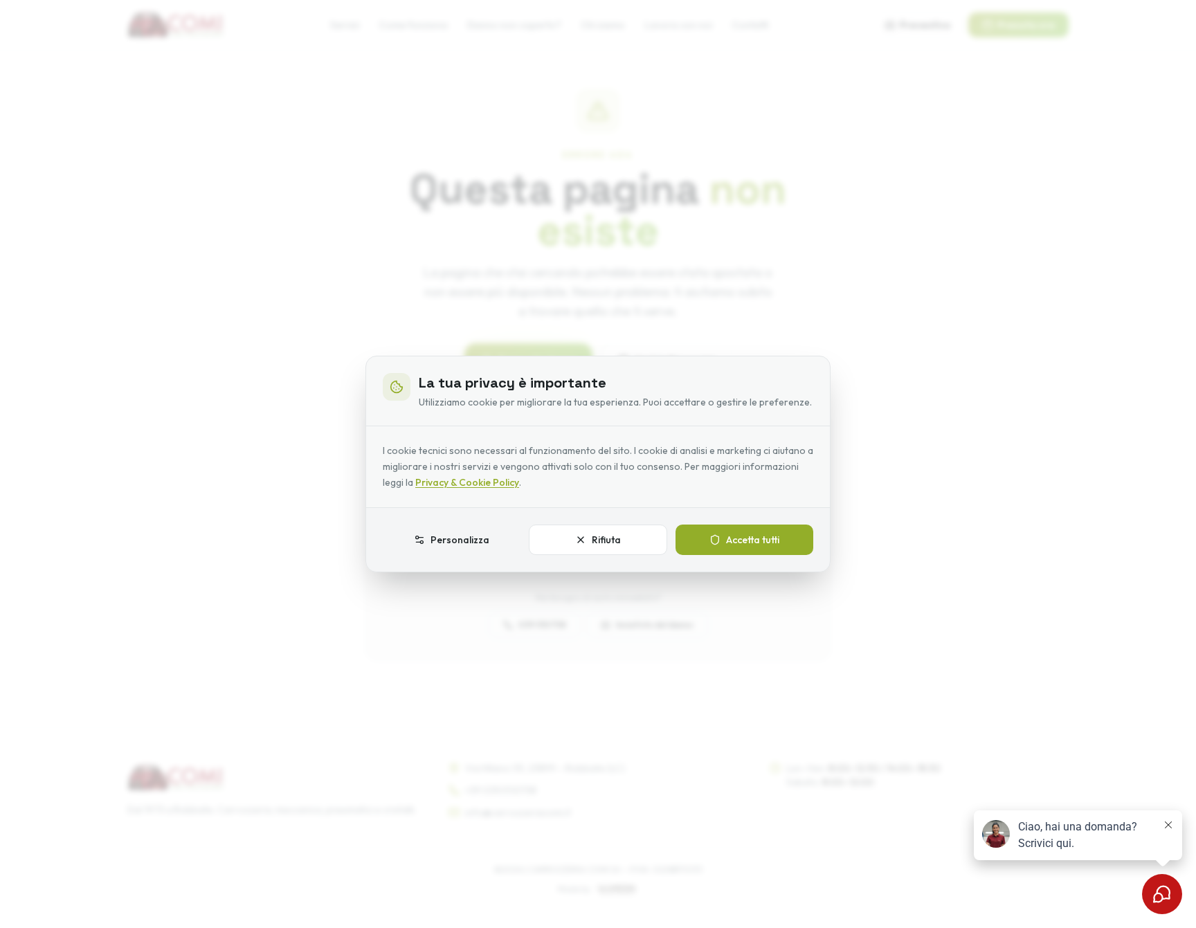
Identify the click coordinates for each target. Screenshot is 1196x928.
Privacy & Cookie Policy (467, 482)
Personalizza (460, 540)
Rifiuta (606, 540)
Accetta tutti (752, 540)
